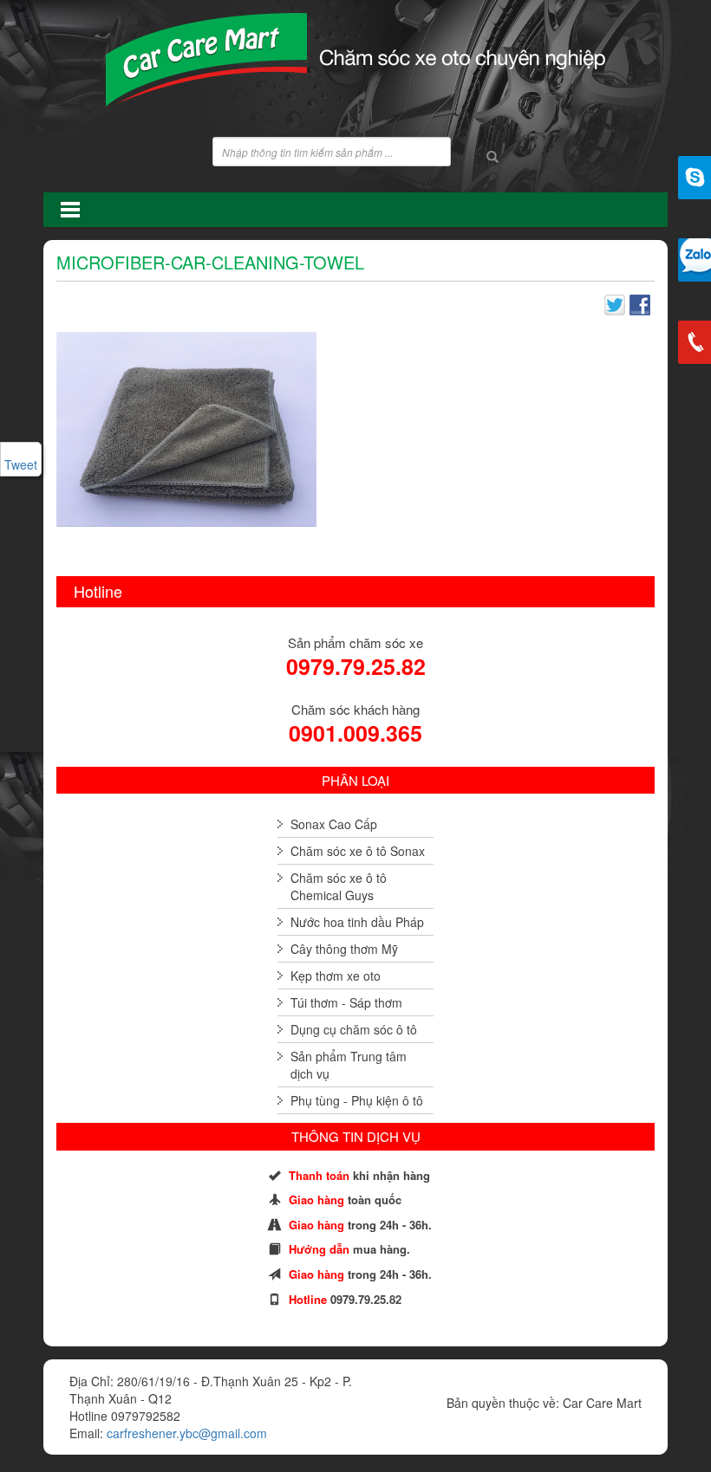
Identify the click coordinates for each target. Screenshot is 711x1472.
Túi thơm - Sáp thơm (346, 1002)
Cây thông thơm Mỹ (344, 948)
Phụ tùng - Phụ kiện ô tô (356, 1100)
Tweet (20, 464)
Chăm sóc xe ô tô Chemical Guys (338, 886)
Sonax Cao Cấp (333, 824)
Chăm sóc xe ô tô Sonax (357, 850)
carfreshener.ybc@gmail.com (187, 1433)
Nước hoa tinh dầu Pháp (357, 922)
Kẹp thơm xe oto (335, 975)
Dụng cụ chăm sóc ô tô (353, 1029)
